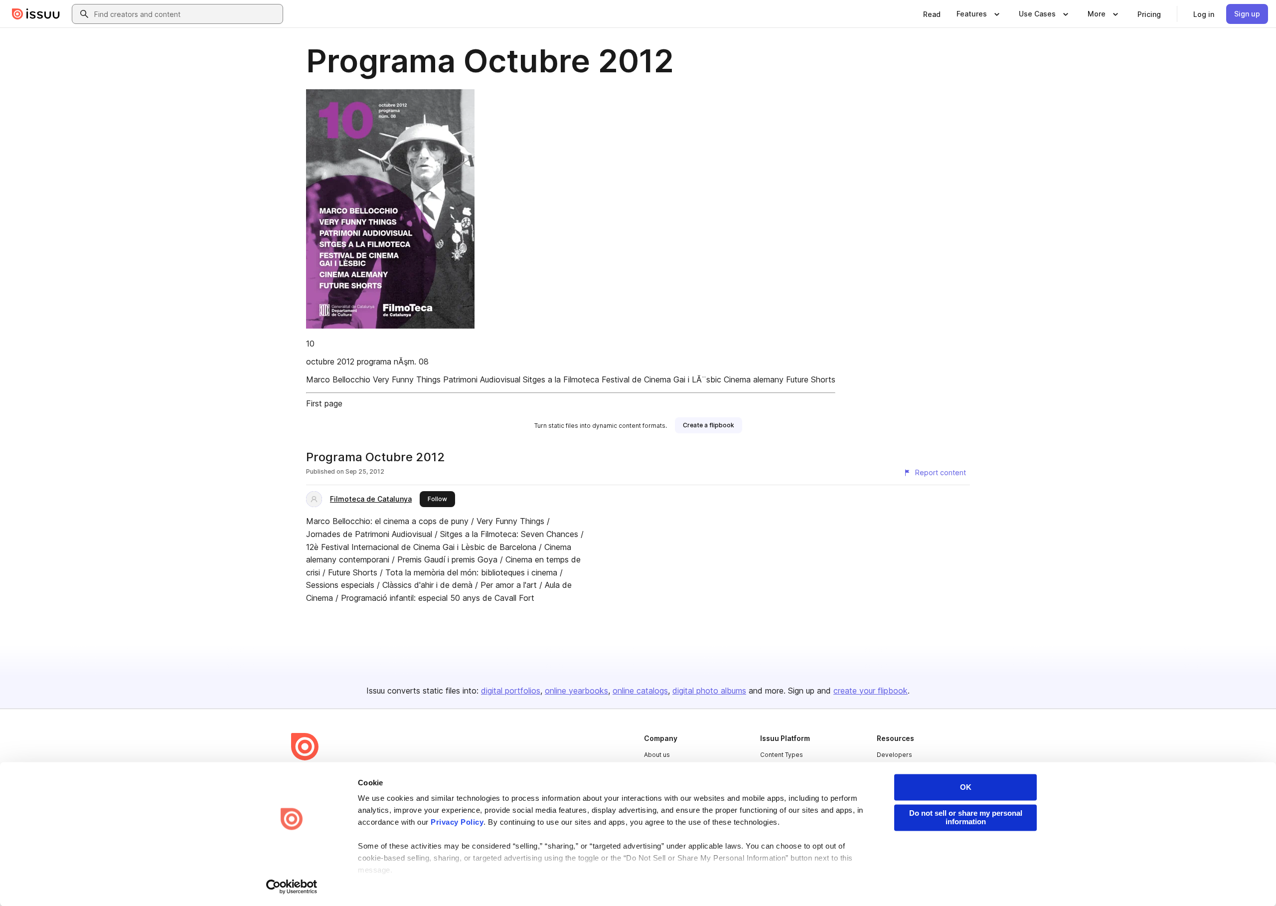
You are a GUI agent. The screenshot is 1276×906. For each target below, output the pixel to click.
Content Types (781, 754)
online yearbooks (576, 691)
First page (324, 403)
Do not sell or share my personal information (965, 817)
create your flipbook (870, 691)
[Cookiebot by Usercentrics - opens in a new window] (291, 886)
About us (657, 754)
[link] (932, 14)
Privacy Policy (457, 822)
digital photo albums (709, 691)
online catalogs (640, 691)
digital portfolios (510, 691)
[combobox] (186, 13)
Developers (894, 754)
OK (965, 787)
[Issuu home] (36, 13)
